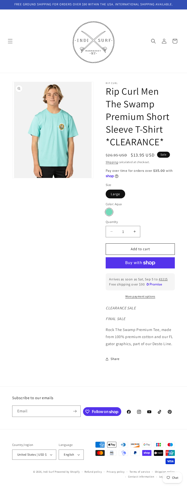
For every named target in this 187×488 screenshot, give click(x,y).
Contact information (141, 476)
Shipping (112, 162)
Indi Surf (48, 471)
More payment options (140, 296)
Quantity (112, 222)
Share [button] (115, 359)
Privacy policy (116, 471)
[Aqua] (109, 212)
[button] (10, 41)
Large (115, 194)
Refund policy (93, 471)
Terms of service (140, 471)
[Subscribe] (75, 411)
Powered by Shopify (67, 471)
